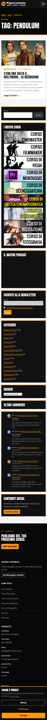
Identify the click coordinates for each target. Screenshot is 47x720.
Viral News (8, 378)
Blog (9, 15)
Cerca (6, 111)
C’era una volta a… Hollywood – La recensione (21, 75)
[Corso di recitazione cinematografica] (23, 226)
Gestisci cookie (12, 512)
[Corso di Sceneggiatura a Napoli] (23, 188)
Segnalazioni (9, 374)
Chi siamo (5, 617)
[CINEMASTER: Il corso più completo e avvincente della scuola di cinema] (23, 137)
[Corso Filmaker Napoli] (23, 149)
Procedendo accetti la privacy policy (19, 308)
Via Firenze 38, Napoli (10, 634)
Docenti (4, 613)
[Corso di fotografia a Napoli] (23, 239)
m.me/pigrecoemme (9, 659)
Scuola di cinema (11, 370)
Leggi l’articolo (10, 95)
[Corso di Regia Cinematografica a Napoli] (23, 162)
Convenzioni (9, 334)
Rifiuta (23, 702)
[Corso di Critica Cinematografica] (23, 201)
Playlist (7, 358)
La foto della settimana (13, 354)
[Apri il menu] (43, 3)
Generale (7, 346)
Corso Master (6, 589)
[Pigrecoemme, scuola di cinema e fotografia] (13, 4)
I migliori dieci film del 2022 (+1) (29, 447)
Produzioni (8, 366)
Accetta (23, 715)
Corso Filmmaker (8, 594)
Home (3, 15)
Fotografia (8, 342)
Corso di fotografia (9, 608)
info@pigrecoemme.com (11, 651)
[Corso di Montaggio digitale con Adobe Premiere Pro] (23, 175)
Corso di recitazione (9, 603)
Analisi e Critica (10, 69)
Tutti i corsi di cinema (10, 598)
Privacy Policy (14, 696)
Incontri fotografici (11, 350)
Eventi (6, 338)
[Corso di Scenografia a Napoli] (23, 213)
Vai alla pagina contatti (13, 575)
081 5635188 (10, 546)
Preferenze (23, 709)
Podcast (7, 362)
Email (6, 299)
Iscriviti (4, 667)
